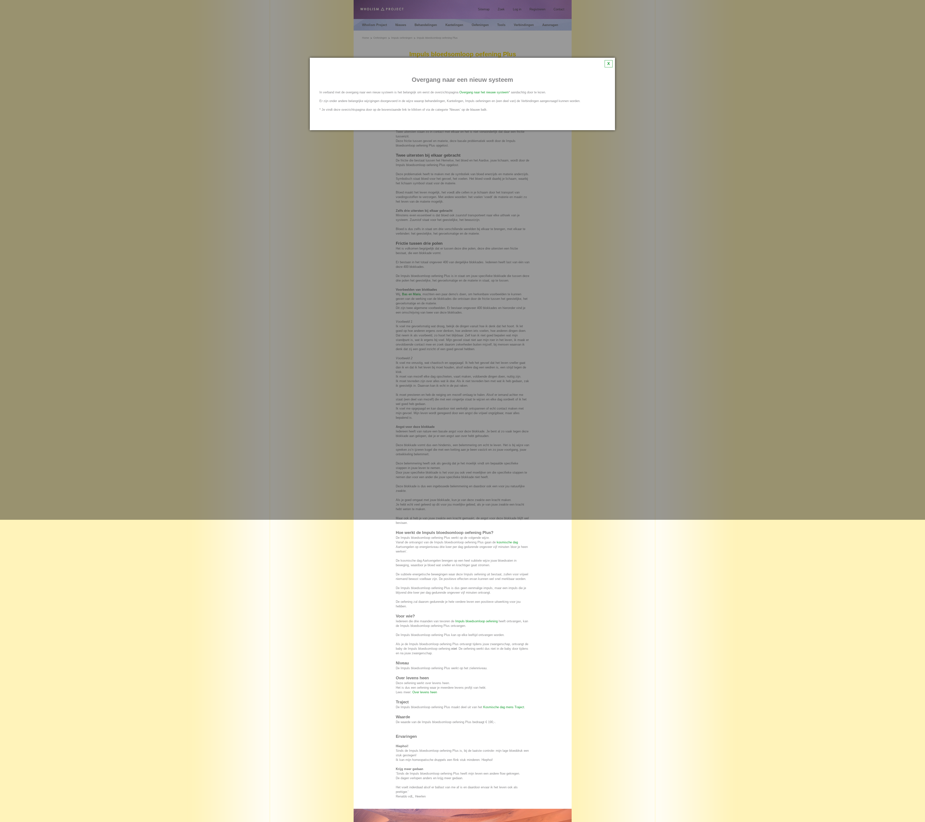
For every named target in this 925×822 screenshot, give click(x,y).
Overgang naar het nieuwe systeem (484, 92)
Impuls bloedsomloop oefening (476, 621)
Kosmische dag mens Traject (503, 707)
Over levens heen (424, 692)
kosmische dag (507, 542)
